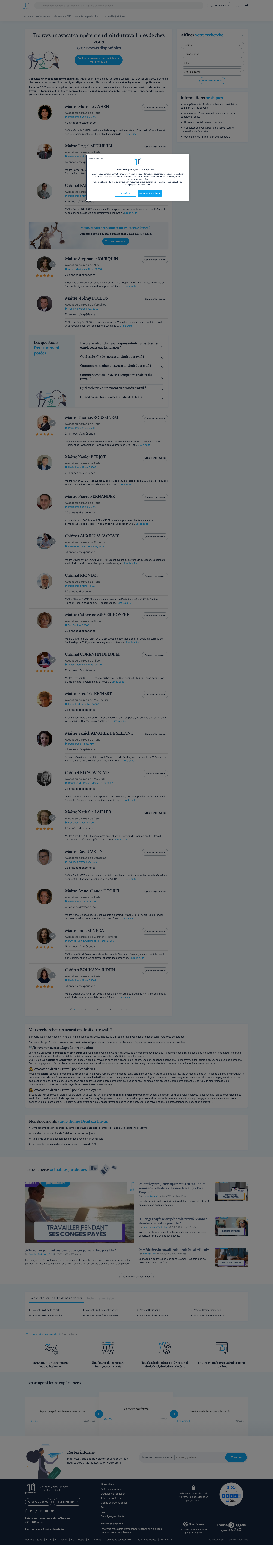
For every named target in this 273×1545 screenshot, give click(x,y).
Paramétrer (125, 193)
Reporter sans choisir (97, 158)
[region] (137, 177)
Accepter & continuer (149, 193)
